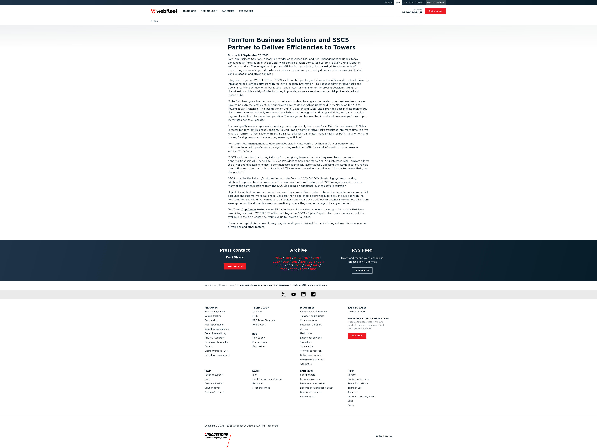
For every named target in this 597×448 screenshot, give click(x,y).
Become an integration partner (316, 388)
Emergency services (311, 338)
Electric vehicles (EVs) (217, 351)
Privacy (352, 375)
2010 (315, 265)
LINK (255, 316)
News (231, 285)
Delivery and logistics (311, 355)
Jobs (350, 401)
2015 (321, 261)
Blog (254, 375)
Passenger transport (311, 324)
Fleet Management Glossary (267, 379)
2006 (313, 269)
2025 (278, 258)
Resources (258, 383)
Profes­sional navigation (217, 342)
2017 (303, 261)
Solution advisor (213, 388)
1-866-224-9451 (356, 311)
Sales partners (307, 375)
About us (352, 392)
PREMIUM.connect (214, 338)
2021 (316, 258)
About (213, 285)
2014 (281, 265)
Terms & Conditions (358, 383)
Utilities (304, 329)
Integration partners (310, 379)
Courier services (308, 320)
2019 (286, 261)
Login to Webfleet (436, 2)
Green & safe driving (215, 333)
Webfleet (257, 311)
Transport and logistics (312, 316)
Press (222, 285)
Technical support (214, 375)
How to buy (258, 338)
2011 (307, 265)
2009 (283, 269)
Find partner (258, 346)
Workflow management (217, 329)
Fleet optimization (214, 324)
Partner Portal (307, 396)
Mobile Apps (259, 324)
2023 (297, 258)
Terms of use (355, 388)
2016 (312, 261)
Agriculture (306, 364)
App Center (248, 209)
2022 (306, 258)
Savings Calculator (214, 392)
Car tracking (211, 320)
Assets (208, 346)
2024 (288, 258)
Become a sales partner (312, 383)
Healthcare (306, 333)
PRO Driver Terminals (263, 320)
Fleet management (215, 311)
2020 (276, 261)
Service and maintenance (313, 311)
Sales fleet (305, 342)
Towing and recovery (311, 351)
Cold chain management (217, 355)
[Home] (206, 285)
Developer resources (311, 392)
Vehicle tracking (213, 316)
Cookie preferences (358, 379)
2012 (299, 265)
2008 (293, 269)
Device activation (214, 383)
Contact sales (259, 342)
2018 (295, 261)
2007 (303, 269)
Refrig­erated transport (312, 359)
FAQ (207, 379)
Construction (307, 346)
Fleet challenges (261, 388)
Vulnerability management (361, 396)
